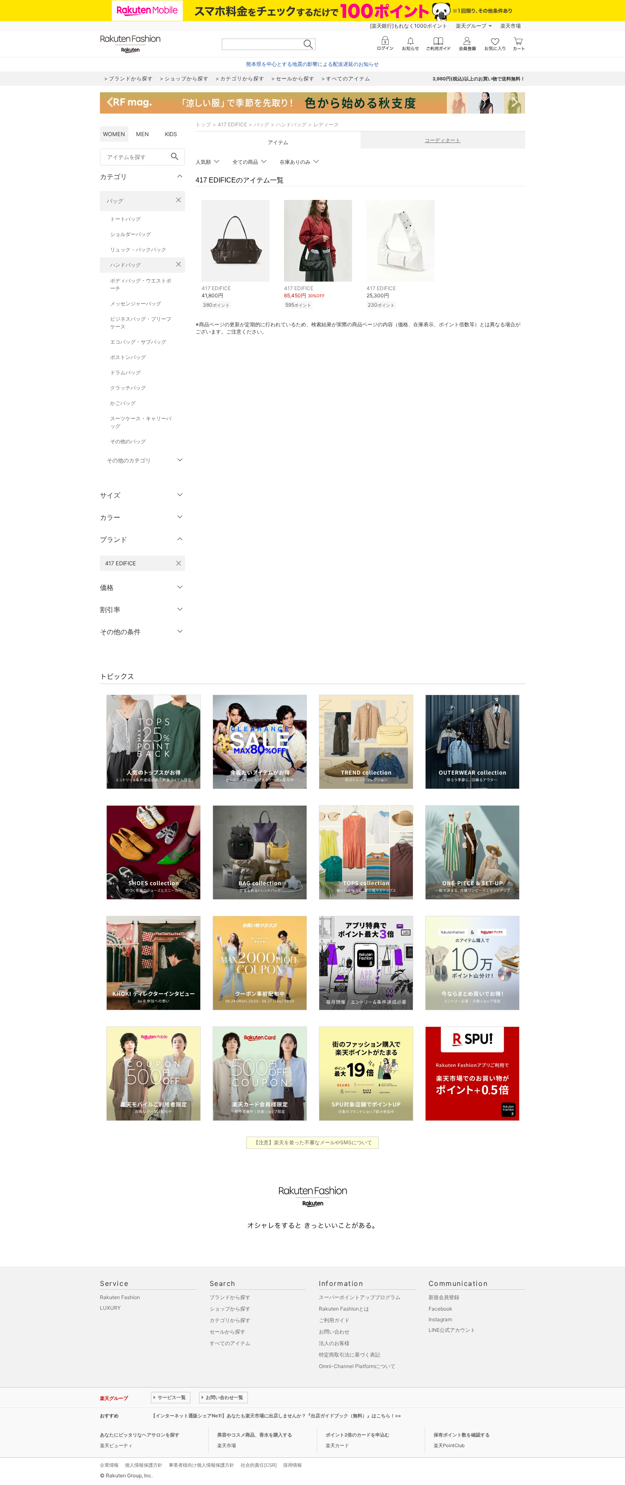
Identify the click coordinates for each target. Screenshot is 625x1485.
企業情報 (109, 1465)
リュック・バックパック (138, 249)
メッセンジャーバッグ (135, 303)
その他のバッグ (128, 441)
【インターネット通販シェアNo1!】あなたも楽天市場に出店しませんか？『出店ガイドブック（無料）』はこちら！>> (276, 1416)
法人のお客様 (334, 1343)
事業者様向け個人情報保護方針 (201, 1465)
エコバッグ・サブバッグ (138, 342)
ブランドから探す (230, 1297)
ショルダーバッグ (130, 234)
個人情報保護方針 (143, 1465)
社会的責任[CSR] (259, 1465)
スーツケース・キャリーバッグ (140, 422)
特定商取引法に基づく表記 (349, 1354)
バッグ (115, 200)
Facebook (440, 1308)
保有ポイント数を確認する (462, 1435)
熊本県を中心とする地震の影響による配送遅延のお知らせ (312, 64)
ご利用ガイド (334, 1320)
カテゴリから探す (230, 1320)
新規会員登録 (444, 1297)
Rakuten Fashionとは (344, 1308)
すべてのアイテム (230, 1343)
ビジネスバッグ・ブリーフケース (140, 323)
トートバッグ (125, 219)
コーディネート (442, 140)
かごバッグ (123, 403)
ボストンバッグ (128, 357)
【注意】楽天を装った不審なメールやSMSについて (312, 1142)
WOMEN (114, 134)
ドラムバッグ (125, 372)
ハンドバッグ (125, 265)
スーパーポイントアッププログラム (360, 1297)
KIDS (171, 134)
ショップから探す (230, 1308)
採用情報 (292, 1465)
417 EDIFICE (232, 124)
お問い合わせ (334, 1331)
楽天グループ (471, 26)
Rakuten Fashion (120, 1297)
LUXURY (110, 1308)
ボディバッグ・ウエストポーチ (140, 284)
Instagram (440, 1319)
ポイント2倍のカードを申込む (357, 1435)
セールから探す (227, 1331)
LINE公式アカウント (452, 1330)
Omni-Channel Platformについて (357, 1366)
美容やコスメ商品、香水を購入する (254, 1435)
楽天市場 (510, 26)
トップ (203, 124)
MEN (142, 134)
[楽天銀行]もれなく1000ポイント (408, 26)
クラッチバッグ (128, 388)
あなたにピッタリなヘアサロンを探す (139, 1435)
